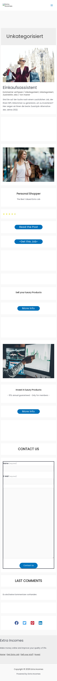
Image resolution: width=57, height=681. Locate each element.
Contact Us (28, 565)
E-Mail (10, 476)
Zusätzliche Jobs (10, 95)
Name (10, 463)
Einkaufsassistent (20, 87)
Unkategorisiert (32, 92)
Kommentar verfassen (13, 92)
